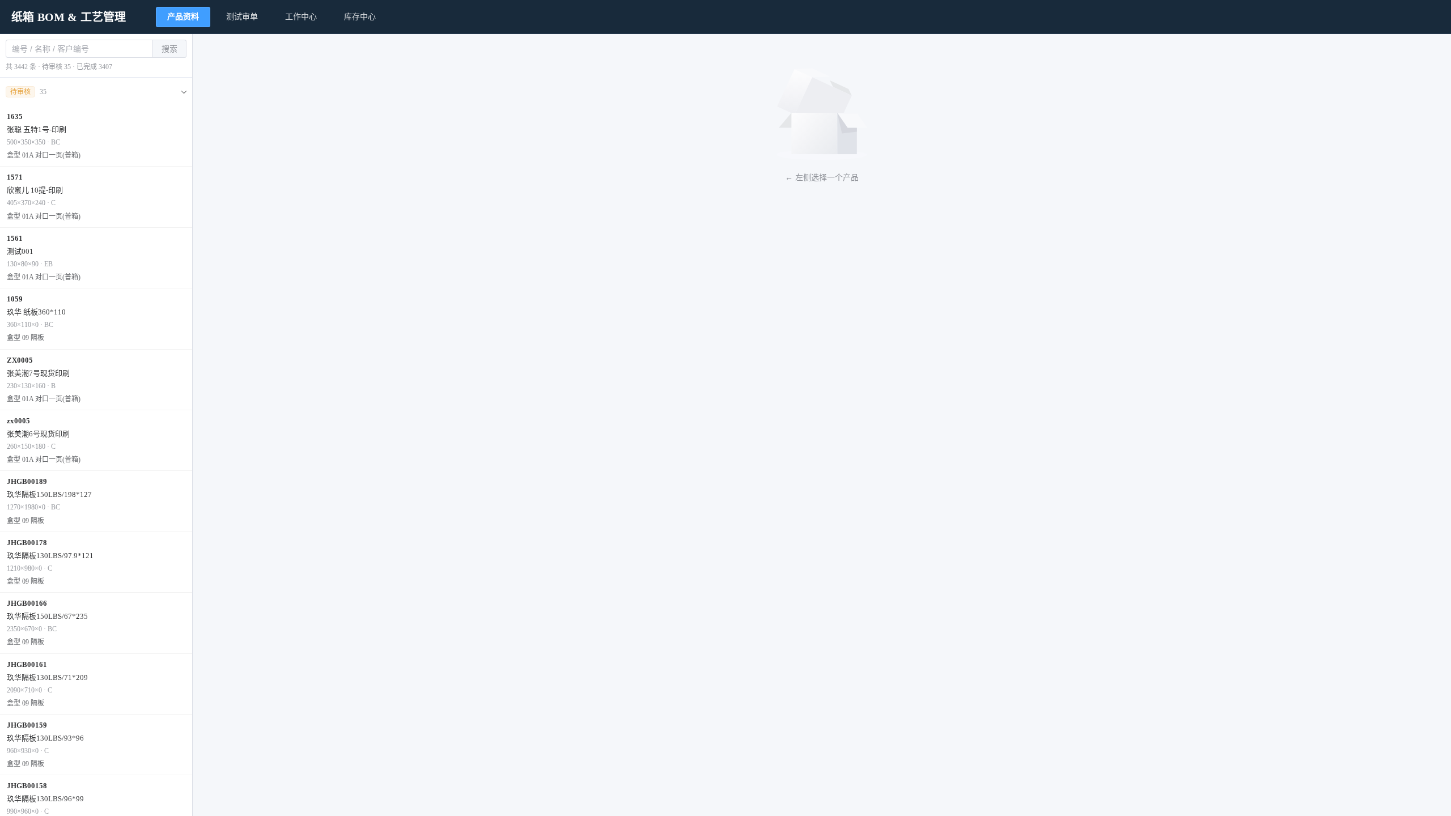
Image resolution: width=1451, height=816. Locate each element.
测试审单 (242, 16)
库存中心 (360, 16)
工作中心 (301, 16)
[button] (96, 92)
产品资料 (183, 16)
